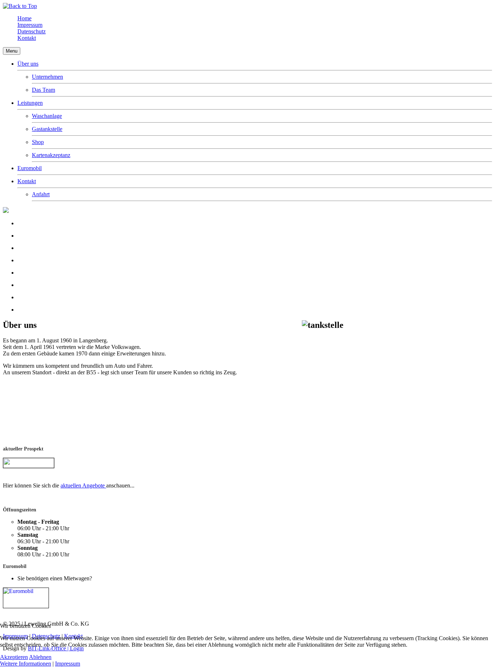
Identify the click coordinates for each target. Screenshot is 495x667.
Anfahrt (41, 194)
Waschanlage (47, 116)
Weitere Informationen (25, 663)
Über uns (27, 64)
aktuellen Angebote (83, 485)
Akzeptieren (14, 657)
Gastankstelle (47, 129)
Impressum (29, 25)
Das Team (43, 90)
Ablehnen (40, 657)
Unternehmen (47, 77)
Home (24, 18)
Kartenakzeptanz (51, 155)
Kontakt (26, 38)
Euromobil (29, 168)
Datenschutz (31, 31)
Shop (38, 142)
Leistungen (30, 103)
